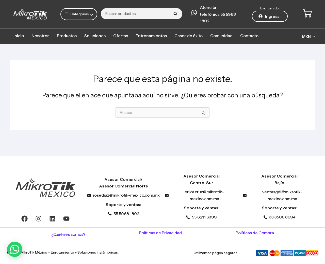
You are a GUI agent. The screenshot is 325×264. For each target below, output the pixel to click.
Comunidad (221, 35)
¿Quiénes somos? (68, 234)
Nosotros (40, 35)
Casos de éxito (188, 35)
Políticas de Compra (255, 232)
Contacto (249, 35)
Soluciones (95, 35)
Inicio (18, 35)
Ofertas (120, 35)
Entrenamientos (151, 35)
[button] (14, 249)
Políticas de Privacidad (160, 232)
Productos (67, 35)
